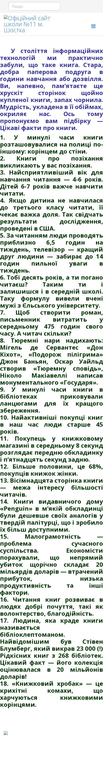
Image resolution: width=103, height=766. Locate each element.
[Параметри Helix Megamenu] (93, 26)
